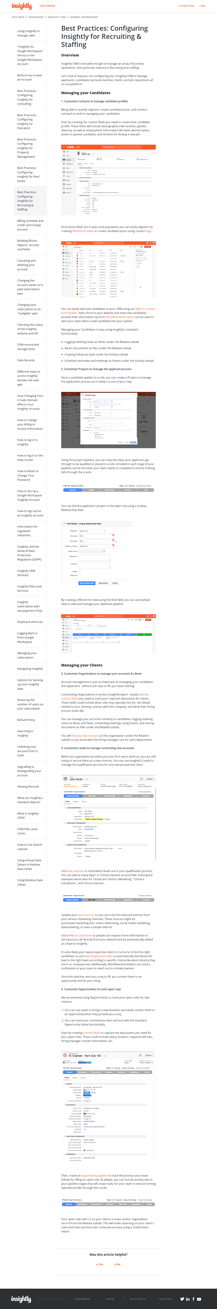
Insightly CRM (57, 17)
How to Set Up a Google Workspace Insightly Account (29, 495)
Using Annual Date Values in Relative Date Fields (29, 864)
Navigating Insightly (30, 669)
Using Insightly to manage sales (28, 33)
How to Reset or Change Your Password (28, 475)
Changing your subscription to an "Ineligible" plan (29, 309)
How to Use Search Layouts (29, 847)
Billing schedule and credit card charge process (30, 225)
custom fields (91, 1033)
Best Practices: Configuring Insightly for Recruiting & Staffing (27, 200)
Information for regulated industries (27, 531)
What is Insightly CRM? (28, 815)
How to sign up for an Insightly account (30, 513)
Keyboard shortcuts (30, 622)
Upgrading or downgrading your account (29, 771)
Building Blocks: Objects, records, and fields (28, 245)
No (118, 1264)
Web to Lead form (80, 935)
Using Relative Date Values (30, 882)
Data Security (26, 360)
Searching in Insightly (25, 733)
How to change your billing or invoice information (30, 424)
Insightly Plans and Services (29, 588)
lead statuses (75, 871)
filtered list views (83, 231)
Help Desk (18, 17)
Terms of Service (138, 1299)
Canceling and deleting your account (26, 265)
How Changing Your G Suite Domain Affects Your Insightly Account (30, 402)
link (89, 1219)
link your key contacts (85, 736)
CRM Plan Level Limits (27, 831)
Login (202, 6)
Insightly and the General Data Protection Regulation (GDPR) (29, 553)
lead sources (86, 915)
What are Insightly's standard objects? (30, 800)
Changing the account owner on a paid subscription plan (30, 286)
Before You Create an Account (29, 77)
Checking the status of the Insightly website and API (30, 329)
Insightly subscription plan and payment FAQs (29, 606)
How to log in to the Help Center (30, 457)
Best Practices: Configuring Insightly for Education (27, 121)
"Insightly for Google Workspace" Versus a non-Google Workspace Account (30, 55)
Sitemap (110, 1299)
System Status (186, 6)
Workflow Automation (120, 317)
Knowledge (36, 17)
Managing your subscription (27, 655)
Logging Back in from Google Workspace (27, 637)
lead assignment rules (98, 956)
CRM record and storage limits (28, 347)
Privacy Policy (165, 1299)
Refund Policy (26, 720)
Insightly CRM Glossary (26, 573)
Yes (101, 1264)
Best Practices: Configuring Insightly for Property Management (27, 148)
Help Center (47, 6)
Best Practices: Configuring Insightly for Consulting (27, 97)
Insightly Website (82, 1299)
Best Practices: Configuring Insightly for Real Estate (28, 174)
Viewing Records (28, 786)
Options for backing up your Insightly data (30, 684)
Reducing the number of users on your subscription (30, 704)
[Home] (22, 6)
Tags (148, 231)
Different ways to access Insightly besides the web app (28, 378)
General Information (84, 17)
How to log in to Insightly (27, 442)
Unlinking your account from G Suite (27, 751)
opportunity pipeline (95, 1175)
